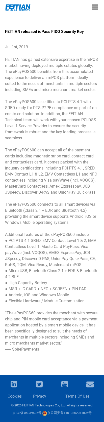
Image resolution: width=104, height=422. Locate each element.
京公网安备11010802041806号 (69, 413)
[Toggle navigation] (95, 7)
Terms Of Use (77, 396)
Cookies (15, 396)
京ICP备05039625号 (26, 413)
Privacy (39, 396)
